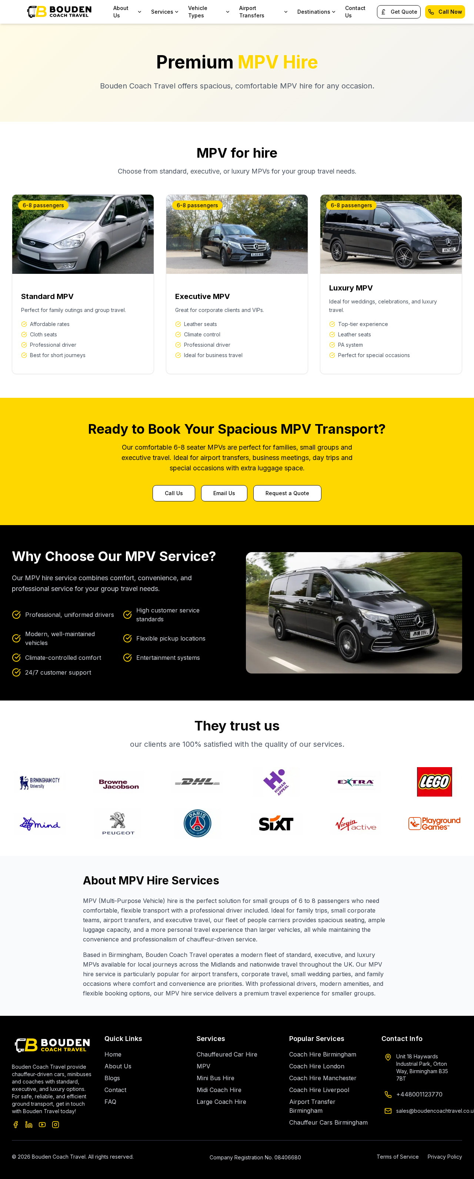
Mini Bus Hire (215, 1078)
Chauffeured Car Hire (227, 1054)
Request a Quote (287, 493)
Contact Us (355, 12)
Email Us (224, 493)
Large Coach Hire (221, 1101)
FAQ (110, 1101)
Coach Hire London (316, 1066)
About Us (117, 1066)
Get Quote (404, 12)
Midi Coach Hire (219, 1090)
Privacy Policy (445, 1156)
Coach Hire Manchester (323, 1078)
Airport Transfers (251, 12)
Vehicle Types (197, 12)
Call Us (174, 493)
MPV (203, 1066)
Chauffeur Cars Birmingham (328, 1122)
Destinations (313, 12)
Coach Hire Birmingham (322, 1054)
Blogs (112, 1078)
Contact (115, 1090)
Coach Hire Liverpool (319, 1090)
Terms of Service (398, 1156)
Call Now (450, 12)
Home (112, 1054)
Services (162, 12)
